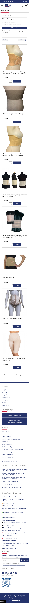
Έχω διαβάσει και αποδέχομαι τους (14, 564)
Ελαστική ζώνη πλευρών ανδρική (12, 114)
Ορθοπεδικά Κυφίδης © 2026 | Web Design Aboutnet (14, 597)
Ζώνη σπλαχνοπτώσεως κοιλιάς (12, 318)
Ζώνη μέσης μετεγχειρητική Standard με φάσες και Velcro (14, 195)
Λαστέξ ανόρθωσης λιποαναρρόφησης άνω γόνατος (14, 359)
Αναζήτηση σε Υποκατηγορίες (10, 22)
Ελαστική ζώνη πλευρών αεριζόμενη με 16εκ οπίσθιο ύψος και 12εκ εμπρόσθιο (14, 73)
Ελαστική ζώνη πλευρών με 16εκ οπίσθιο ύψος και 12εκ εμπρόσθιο (12, 154)
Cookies (2, 602)
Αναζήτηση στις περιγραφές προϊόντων (12, 24)
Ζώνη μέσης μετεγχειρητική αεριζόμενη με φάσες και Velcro (14, 236)
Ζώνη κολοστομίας (8, 277)
